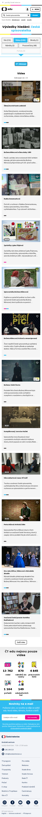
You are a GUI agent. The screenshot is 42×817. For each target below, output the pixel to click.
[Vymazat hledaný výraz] (28, 15)
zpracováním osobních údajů (20, 728)
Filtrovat (22, 64)
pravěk (29, 20)
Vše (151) (7, 40)
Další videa (21, 642)
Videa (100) (20, 40)
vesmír (23, 20)
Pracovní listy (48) (29, 45)
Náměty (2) (9, 45)
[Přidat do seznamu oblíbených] (37, 84)
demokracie (16, 20)
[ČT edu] (7, 10)
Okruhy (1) (34, 40)
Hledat (35, 15)
